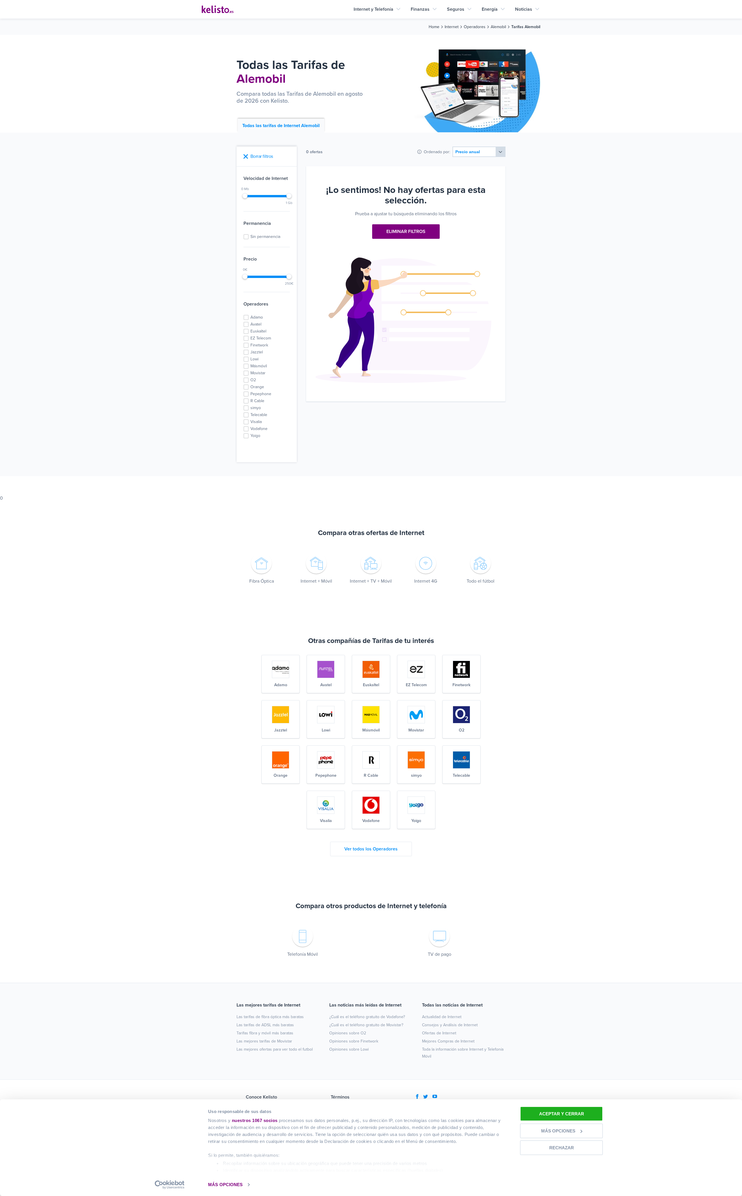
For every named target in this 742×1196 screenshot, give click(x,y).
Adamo (256, 317)
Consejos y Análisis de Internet (450, 1024)
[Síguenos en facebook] (417, 1097)
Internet (452, 26)
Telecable (258, 414)
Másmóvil (258, 366)
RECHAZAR (561, 1147)
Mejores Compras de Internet (448, 1041)
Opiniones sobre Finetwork (353, 1041)
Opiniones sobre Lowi (349, 1049)
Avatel (255, 324)
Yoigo (255, 435)
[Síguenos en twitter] (425, 1097)
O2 (253, 379)
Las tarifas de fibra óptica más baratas (270, 1016)
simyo (255, 407)
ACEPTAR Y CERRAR (561, 1113)
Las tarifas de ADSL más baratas (265, 1024)
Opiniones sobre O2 (347, 1033)
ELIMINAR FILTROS (405, 231)
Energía (490, 9)
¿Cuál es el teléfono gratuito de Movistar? (366, 1024)
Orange (257, 386)
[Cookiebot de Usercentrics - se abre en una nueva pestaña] (169, 1184)
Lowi (254, 359)
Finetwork (259, 345)
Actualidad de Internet (441, 1016)
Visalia (256, 421)
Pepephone (260, 393)
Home (434, 26)
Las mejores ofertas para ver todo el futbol (275, 1049)
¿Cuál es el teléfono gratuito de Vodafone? (367, 1016)
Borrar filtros (261, 156)
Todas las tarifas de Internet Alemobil (281, 126)
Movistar (257, 373)
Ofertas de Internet (439, 1033)
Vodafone (259, 428)
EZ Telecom (260, 338)
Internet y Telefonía (373, 9)
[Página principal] (218, 9)
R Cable (257, 400)
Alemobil (498, 26)
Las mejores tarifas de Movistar (264, 1041)
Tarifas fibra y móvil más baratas (265, 1033)
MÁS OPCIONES (225, 1184)
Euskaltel (258, 331)
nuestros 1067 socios (255, 1120)
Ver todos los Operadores (371, 849)
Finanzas (420, 9)
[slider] (245, 195)
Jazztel (256, 352)
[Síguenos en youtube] (434, 1097)
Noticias (523, 9)
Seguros (455, 9)
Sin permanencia (265, 236)
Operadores (474, 26)
